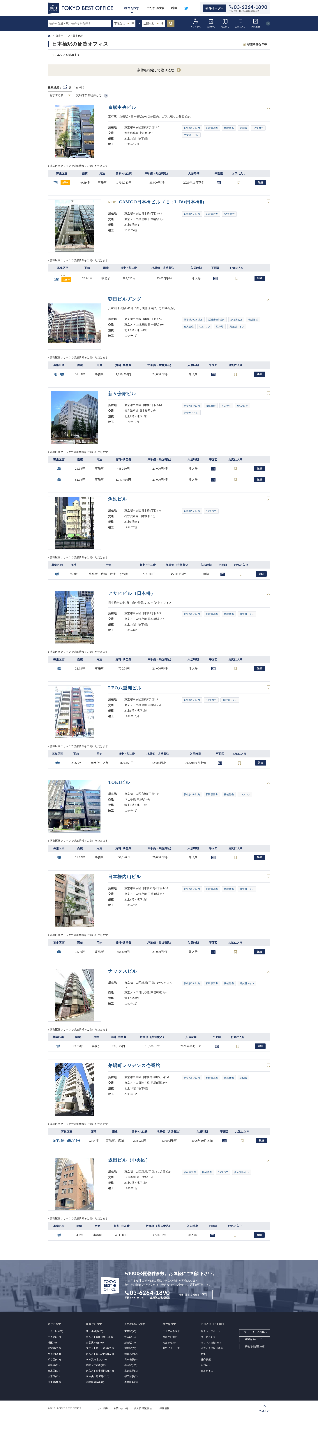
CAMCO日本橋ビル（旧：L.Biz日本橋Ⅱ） (157, 202)
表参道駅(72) (131, 1370)
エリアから (195, 27)
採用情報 (164, 1408)
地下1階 (59, 374)
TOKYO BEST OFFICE (69, 1408)
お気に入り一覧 (171, 1348)
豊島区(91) (53, 1365)
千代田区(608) (55, 1331)
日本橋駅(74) (131, 1359)
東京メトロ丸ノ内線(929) (100, 1353)
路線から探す (170, 1337)
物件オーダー (215, 8)
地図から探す (170, 1342)
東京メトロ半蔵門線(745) (100, 1370)
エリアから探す (171, 1331)
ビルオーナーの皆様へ (255, 1332)
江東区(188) (54, 1382)
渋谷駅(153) (130, 1337)
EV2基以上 (236, 319)
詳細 (260, 182)
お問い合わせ (121, 1408)
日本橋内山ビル (124, 876)
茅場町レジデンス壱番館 (134, 1065)
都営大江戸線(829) (96, 1365)
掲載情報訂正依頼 (254, 1346)
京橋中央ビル (122, 107)
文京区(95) (53, 1376)
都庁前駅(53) (131, 1376)
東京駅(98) (130, 1331)
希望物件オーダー (254, 1339)
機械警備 (229, 128)
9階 (59, 468)
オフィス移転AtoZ (211, 1342)
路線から (211, 27)
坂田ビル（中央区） (129, 1160)
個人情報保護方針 (144, 1408)
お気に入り (240, 27)
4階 (59, 479)
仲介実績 (206, 1359)
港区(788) (53, 1342)
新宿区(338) (54, 1348)
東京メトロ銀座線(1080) (99, 1337)
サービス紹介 (208, 1337)
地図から (225, 27)
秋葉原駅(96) (131, 1353)
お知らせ (206, 1365)
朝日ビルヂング (125, 299)
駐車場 (243, 128)
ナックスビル (122, 971)
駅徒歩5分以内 (192, 128)
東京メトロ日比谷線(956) (100, 1348)
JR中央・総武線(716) (97, 1376)
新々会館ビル (122, 393)
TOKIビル (119, 782)
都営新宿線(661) (95, 1382)
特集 (174, 8)
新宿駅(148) (130, 1342)
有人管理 (189, 326)
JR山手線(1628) (94, 1331)
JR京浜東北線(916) (96, 1359)
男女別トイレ (191, 135)
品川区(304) (54, 1353)
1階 (57, 574)
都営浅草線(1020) (95, 1342)
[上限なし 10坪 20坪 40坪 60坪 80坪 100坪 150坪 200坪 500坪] (153, 23)
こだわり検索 (155, 8)
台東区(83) (53, 1370)
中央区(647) (54, 1337)
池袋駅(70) (130, 1348)
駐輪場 (243, 1078)
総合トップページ (210, 1331)
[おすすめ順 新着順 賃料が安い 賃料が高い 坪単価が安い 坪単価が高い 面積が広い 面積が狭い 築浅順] (60, 95)
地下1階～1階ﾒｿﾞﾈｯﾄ (66, 1140)
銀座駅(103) (130, 1365)
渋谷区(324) (54, 1359)
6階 (59, 1235)
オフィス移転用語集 (212, 1348)
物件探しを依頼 (189, 1294)
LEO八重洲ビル (125, 687)
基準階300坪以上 (193, 319)
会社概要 (103, 1408)
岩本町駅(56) (131, 1382)
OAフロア (258, 128)
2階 (61, 182)
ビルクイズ (207, 1370)
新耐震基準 (212, 128)
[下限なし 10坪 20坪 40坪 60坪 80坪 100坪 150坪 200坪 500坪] (124, 23)
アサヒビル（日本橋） (132, 593)
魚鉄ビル (117, 499)
